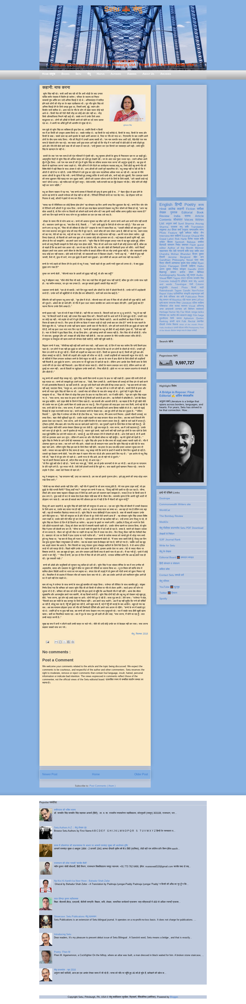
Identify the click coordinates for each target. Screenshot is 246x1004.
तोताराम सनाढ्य (176, 330)
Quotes (200, 318)
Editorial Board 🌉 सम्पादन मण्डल (176, 557)
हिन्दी (178, 204)
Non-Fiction (198, 290)
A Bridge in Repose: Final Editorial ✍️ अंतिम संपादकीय (176, 394)
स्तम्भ (188, 216)
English (165, 204)
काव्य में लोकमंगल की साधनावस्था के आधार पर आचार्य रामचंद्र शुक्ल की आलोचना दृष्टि (91, 845)
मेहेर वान (199, 257)
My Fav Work (183, 312)
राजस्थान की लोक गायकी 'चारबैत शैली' (70, 863)
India (177, 216)
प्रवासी (184, 266)
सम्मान (173, 272)
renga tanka (197, 312)
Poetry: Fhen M (62, 952)
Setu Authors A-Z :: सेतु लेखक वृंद (70, 827)
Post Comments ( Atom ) (102, 785)
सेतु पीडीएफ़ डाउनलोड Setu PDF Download (181, 527)
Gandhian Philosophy (172, 259)
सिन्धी (193, 287)
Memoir (199, 247)
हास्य (194, 300)
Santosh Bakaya (185, 241)
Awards (131, 73)
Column (200, 284)
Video (170, 293)
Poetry (190, 204)
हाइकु (189, 315)
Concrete (164, 281)
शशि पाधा (189, 250)
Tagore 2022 (179, 278)
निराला (201, 296)
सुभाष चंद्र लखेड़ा (189, 262)
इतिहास (184, 281)
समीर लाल (199, 250)
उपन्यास (178, 309)
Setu (78, 73)
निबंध (178, 244)
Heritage (163, 312)
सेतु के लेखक (165, 551)
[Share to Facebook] (68, 642)
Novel (189, 259)
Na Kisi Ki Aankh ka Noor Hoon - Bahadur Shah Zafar (82, 880)
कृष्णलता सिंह (127, 125)
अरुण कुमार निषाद (168, 269)
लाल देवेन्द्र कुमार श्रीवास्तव (66, 898)
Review (164, 216)
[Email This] (56, 642)
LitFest (200, 300)
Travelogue (180, 284)
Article (199, 216)
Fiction (190, 209)
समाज (179, 318)
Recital (191, 321)
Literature (186, 303)
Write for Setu (167, 545)
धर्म (185, 309)
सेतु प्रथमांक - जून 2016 (65, 969)
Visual (192, 306)
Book (200, 212)
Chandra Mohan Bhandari (175, 253)
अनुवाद (185, 229)
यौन (177, 315)
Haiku (200, 266)
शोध (202, 235)
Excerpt (186, 235)
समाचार (185, 244)
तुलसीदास (163, 318)
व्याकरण (183, 315)
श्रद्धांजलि (163, 287)
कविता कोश (164, 569)
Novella (181, 275)
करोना (182, 272)
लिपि (172, 318)
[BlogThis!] (60, 642)
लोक (171, 306)
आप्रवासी (169, 309)
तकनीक (200, 321)
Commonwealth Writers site (175, 504)
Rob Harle (181, 238)
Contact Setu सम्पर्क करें (171, 575)
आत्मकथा (175, 262)
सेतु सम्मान (163, 300)
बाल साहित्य (175, 235)
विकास (175, 324)
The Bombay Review (171, 516)
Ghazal (195, 235)
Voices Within (194, 219)
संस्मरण (170, 244)
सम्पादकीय (193, 229)
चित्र (161, 262)
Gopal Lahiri (166, 238)
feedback (169, 327)
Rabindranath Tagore (170, 290)
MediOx (163, 521)
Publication (191, 296)
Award (174, 287)
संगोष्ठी (194, 330)
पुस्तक (173, 212)
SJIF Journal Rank (169, 539)
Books (65, 73)
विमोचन (191, 309)
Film (195, 315)
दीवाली (162, 324)
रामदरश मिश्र (175, 303)
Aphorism (189, 318)
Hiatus (100, 73)
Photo (185, 287)
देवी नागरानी (178, 250)
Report (162, 293)
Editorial (187, 212)
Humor (172, 312)
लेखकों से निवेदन (166, 533)
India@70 (175, 281)
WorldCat (164, 510)
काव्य (201, 205)
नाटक (188, 300)
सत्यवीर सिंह (198, 278)
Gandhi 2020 (196, 269)
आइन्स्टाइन (195, 293)
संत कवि (180, 296)
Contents (165, 219)
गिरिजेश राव (164, 315)
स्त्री (202, 287)
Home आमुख (48, 73)
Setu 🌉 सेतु (123, 9)
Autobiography (167, 275)
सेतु (89, 73)
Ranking (163, 321)
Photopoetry (194, 327)
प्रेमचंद (190, 278)
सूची (181, 232)
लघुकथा (162, 229)
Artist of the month (188, 324)
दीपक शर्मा (176, 229)
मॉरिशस (172, 296)
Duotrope (164, 498)
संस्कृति (187, 293)
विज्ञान (169, 278)
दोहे (183, 300)
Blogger (174, 997)
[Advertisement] (181, 140)
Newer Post (49, 774)
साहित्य (192, 266)
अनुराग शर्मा (171, 223)
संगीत (186, 327)
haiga (201, 315)
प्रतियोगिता (178, 293)
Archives (165, 73)
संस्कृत (183, 269)
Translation (197, 226)
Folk (184, 321)
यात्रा (192, 275)
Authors (116, 73)
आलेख (171, 209)
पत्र (196, 259)
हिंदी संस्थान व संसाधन (169, 563)
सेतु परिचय (164, 580)
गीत (170, 250)
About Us (148, 73)
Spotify (163, 598)
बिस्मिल (200, 272)
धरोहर (162, 241)
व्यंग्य (201, 229)
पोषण (191, 272)
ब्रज (178, 321)
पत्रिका (181, 327)
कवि (187, 226)
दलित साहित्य (198, 303)
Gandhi (186, 290)
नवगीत (173, 315)
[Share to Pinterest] (73, 642)
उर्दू (188, 275)
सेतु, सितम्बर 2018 (139, 633)
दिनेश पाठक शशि (196, 238)
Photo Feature (168, 232)
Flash (193, 244)
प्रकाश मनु (176, 226)
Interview (164, 235)
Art (169, 229)
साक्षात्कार (163, 250)
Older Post (141, 774)
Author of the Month (180, 247)
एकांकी (176, 327)
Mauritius (177, 300)
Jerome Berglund (179, 257)
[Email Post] (47, 641)
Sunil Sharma (186, 223)
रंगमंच (168, 324)
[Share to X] (64, 642)
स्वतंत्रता (200, 309)
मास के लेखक (186, 330)
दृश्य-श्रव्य (163, 303)
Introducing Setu (62, 934)
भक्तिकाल (163, 306)
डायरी (172, 321)
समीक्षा (200, 209)
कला (191, 281)
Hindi (162, 209)
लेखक (162, 212)
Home (96, 774)
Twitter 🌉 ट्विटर (168, 592)
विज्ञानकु (163, 272)
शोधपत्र (177, 219)
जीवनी (168, 262)
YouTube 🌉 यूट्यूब (169, 586)
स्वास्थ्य (184, 306)
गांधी (191, 284)
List (161, 223)
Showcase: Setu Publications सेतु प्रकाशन (75, 916)
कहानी (180, 209)
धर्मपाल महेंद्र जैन (194, 232)
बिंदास (170, 241)
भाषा (202, 259)
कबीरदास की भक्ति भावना (65, 809)
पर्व (170, 300)
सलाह (177, 306)
